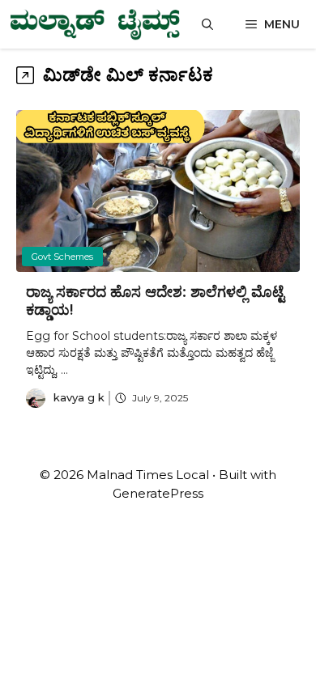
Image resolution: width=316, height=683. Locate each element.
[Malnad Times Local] (94, 24)
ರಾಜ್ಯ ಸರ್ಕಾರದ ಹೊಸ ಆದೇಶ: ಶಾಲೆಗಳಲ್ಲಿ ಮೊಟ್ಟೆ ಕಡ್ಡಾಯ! (155, 301)
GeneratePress (158, 493)
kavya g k (79, 397)
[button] (207, 24)
